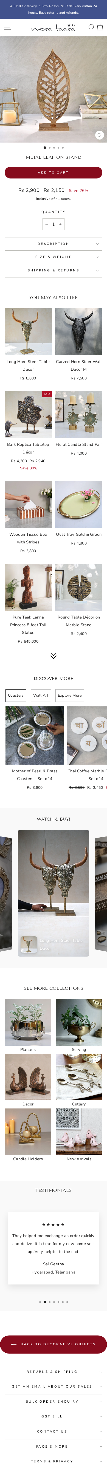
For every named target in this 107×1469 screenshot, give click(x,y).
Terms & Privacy (52, 1461)
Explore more (70, 695)
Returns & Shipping (52, 1371)
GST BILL (52, 1416)
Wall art (41, 695)
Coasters (16, 695)
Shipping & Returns (54, 270)
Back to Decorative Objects (57, 1344)
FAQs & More (52, 1446)
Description (54, 244)
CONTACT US (52, 1431)
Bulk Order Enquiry (52, 1401)
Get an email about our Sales (52, 1386)
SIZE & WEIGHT (53, 257)
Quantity (53, 212)
